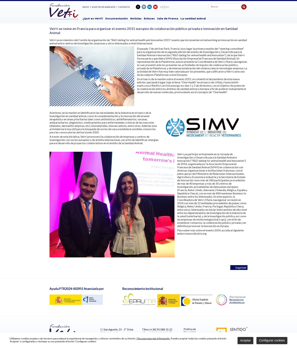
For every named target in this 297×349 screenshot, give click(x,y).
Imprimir (240, 267)
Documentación (116, 18)
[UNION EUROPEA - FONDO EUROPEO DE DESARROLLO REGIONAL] (76, 303)
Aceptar (245, 340)
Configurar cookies (272, 340)
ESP (161, 7)
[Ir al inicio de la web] (64, 18)
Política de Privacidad (190, 331)
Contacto (124, 7)
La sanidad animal (193, 18)
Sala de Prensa (167, 18)
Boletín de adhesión (103, 7)
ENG (167, 7)
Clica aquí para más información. (153, 338)
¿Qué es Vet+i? (92, 18)
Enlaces (149, 18)
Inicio (85, 7)
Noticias (136, 18)
